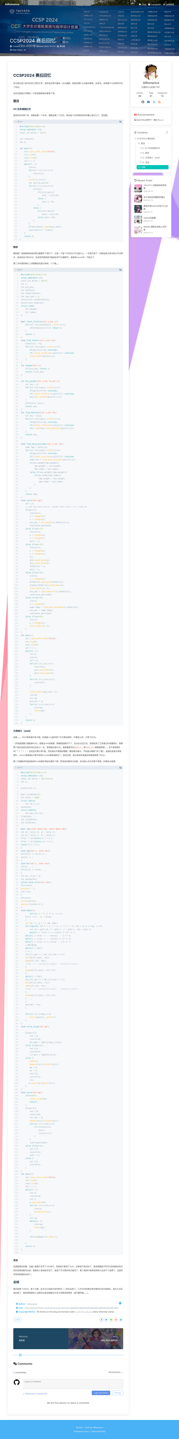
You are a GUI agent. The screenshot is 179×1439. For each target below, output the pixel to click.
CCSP (17, 1319)
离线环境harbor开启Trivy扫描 (155, 207)
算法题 (62, 46)
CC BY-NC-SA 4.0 (83, 1312)
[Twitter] (154, 102)
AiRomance (32, 1304)
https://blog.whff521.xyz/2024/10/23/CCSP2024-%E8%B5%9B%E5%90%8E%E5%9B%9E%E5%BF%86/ (71, 1308)
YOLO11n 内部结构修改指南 (154, 186)
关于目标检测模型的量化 (154, 197)
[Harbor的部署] (138, 219)
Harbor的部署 (149, 218)
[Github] (143, 102)
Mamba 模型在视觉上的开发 (155, 228)
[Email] (148, 102)
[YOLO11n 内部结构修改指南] (138, 188)
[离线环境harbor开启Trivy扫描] (138, 209)
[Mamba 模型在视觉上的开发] (138, 230)
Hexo (86, 1431)
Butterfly (102, 1431)
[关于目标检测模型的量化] (138, 199)
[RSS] (159, 102)
